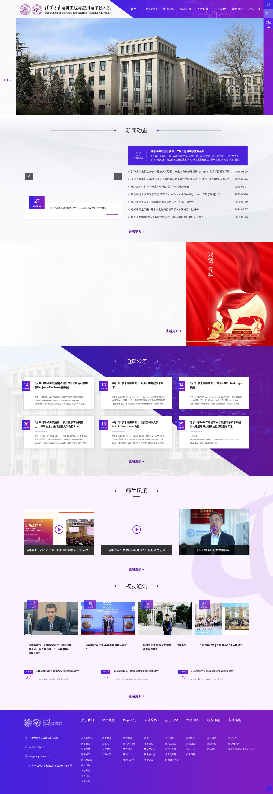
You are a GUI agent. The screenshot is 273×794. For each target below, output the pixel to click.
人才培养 (150, 720)
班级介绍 (211, 743)
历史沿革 (85, 743)
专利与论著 (128, 760)
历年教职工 (212, 749)
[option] (140, 66)
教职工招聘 (170, 749)
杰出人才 (106, 743)
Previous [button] (17, 68)
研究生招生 (170, 743)
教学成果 (148, 760)
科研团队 (85, 765)
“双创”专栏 (191, 749)
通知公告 (190, 743)
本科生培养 (149, 749)
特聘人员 (106, 754)
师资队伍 (108, 720)
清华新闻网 (233, 743)
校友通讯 (213, 720)
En (268, 13)
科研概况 (127, 738)
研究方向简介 (129, 743)
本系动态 (192, 720)
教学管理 (148, 743)
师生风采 (190, 754)
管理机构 (85, 749)
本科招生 (169, 738)
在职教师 (106, 749)
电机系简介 (86, 738)
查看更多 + (136, 232)
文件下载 (85, 781)
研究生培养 (149, 754)
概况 (146, 738)
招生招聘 (171, 720)
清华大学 (232, 738)
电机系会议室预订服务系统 (241, 749)
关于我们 (87, 720)
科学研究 (129, 720)
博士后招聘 (170, 754)
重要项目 (127, 749)
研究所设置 (86, 760)
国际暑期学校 (172, 760)
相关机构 (85, 776)
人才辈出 (85, 770)
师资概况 (106, 738)
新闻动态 (190, 738)
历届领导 (85, 754)
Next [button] (262, 68)
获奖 (125, 754)
